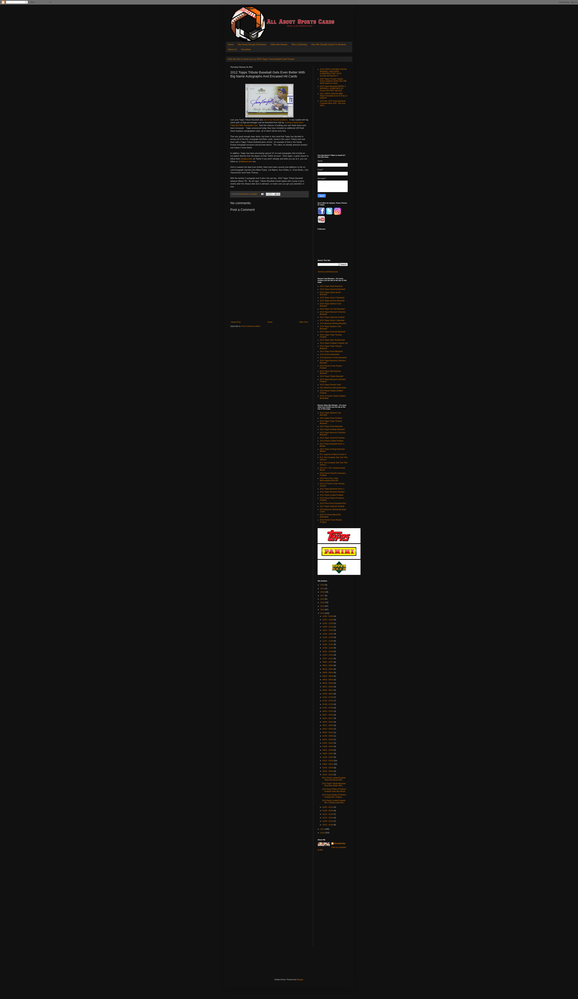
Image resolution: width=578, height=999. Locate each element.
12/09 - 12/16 (328, 627)
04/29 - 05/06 (328, 736)
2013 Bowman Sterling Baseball (333, 388)
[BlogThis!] (270, 194)
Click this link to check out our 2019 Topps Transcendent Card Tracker (261, 59)
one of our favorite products (276, 120)
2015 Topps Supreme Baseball (332, 289)
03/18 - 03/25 (328, 757)
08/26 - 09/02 (328, 680)
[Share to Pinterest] (278, 194)
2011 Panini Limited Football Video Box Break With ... (333, 779)
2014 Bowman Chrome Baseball (333, 358)
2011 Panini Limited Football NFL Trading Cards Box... (333, 802)
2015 (322, 603)
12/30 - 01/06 (328, 616)
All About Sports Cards (236, 10)
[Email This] (267, 194)
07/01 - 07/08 (328, 708)
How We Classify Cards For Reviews (328, 44)
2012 (322, 613)
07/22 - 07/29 (328, 697)
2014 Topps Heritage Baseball (332, 429)
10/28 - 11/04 (328, 648)
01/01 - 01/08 (328, 825)
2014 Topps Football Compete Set (334, 343)
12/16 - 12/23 (328, 623)
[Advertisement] (269, 298)
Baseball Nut (339, 843)
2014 (322, 606)
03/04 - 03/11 (328, 764)
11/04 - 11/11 (328, 644)
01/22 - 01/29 (328, 814)
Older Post (303, 322)
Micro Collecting (299, 44)
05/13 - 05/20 (328, 729)
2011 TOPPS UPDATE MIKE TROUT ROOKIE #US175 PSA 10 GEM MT (333, 96)
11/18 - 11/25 (328, 637)
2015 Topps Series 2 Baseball (332, 298)
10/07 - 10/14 (328, 659)
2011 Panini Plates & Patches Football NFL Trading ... (334, 796)
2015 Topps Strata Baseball (331, 286)
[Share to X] (273, 194)
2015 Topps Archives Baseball (332, 301)
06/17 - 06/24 (328, 715)
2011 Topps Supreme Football (332, 506)
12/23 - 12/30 (328, 620)
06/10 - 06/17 (328, 718)
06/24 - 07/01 (328, 711)
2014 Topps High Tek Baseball (332, 340)
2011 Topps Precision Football (332, 492)
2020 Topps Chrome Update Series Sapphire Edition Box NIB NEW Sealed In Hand (333, 81)
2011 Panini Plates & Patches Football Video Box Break (334, 790)
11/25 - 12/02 (328, 634)
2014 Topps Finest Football (331, 418)
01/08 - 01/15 (328, 821)
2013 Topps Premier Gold (330, 385)
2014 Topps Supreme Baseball (332, 332)
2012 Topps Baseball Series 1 (332, 489)
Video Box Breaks (278, 44)
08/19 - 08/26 (328, 683)
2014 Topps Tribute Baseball (331, 376)
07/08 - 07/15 (328, 704)
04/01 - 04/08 (328, 750)
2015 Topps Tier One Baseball (332, 309)
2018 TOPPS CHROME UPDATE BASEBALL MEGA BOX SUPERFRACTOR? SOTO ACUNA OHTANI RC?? (333, 72)
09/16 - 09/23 (328, 669)
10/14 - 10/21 (328, 655)
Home (231, 44)
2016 (322, 599)
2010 (322, 833)
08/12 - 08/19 (328, 687)
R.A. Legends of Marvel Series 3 (333, 454)
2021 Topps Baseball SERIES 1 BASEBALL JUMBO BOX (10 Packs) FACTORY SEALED (333, 88)
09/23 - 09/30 (328, 665)
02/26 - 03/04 (328, 768)
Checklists (246, 49)
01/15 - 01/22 (328, 818)
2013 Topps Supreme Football (332, 438)
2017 (322, 596)
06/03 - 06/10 (328, 722)
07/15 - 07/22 (328, 701)
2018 (322, 592)
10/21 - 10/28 (328, 651)
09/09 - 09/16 (328, 673)
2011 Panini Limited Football (331, 495)
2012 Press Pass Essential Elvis (333, 503)
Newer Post (236, 322)
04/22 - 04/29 (328, 740)
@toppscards (246, 159)
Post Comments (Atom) (250, 326)
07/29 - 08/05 (328, 694)
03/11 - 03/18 (328, 761)
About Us (232, 49)
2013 (322, 610)
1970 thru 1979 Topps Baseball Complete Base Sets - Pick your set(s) (333, 103)
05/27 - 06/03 (328, 725)
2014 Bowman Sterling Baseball (333, 323)
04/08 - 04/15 (328, 746)
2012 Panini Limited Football (331, 441)
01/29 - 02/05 (328, 811)
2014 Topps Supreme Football (332, 317)
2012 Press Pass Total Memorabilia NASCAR (329, 479)
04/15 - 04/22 (328, 743)
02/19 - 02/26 (328, 771)
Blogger (300, 980)
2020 (322, 585)
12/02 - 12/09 (328, 630)
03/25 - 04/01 (328, 754)
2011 (322, 829)
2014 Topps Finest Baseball (331, 351)
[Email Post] (262, 194)
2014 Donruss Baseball (329, 354)
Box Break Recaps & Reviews (252, 44)
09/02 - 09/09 (328, 676)
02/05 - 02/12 (328, 807)
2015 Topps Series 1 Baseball (332, 320)
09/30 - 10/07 (328, 662)
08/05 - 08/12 (328, 690)
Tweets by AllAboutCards (328, 272)
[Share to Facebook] (275, 194)
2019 (322, 589)
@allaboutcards (246, 161)
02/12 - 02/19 (328, 775)
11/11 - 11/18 (328, 641)
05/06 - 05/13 (328, 732)
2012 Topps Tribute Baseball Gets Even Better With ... (334, 784)
